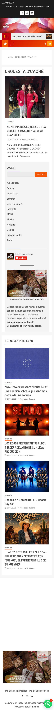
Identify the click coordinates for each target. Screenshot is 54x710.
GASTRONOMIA (14, 204)
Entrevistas (12, 193)
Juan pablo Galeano (29, 140)
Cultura (10, 188)
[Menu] (12, 43)
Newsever (19, 706)
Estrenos (10, 121)
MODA (10, 214)
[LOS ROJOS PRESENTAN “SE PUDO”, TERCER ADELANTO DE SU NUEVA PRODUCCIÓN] (27, 420)
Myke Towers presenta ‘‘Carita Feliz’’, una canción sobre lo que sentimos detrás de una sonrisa (26, 391)
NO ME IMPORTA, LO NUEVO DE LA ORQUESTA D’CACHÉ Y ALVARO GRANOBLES (26, 131)
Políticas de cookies (39, 690)
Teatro (10, 240)
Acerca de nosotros (15, 6)
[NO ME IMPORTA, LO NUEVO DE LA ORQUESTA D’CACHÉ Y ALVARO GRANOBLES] (27, 97)
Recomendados (14, 235)
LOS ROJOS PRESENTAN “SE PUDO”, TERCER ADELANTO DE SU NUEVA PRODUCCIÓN (25, 447)
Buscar (11, 168)
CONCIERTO (13, 183)
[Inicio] (5, 44)
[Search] (45, 43)
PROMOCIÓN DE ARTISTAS (37, 6)
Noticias (11, 224)
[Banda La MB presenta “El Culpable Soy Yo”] (27, 476)
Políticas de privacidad (16, 690)
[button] (12, 43)
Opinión (11, 230)
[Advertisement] (27, 614)
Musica (10, 219)
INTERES (11, 209)
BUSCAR (41, 174)
